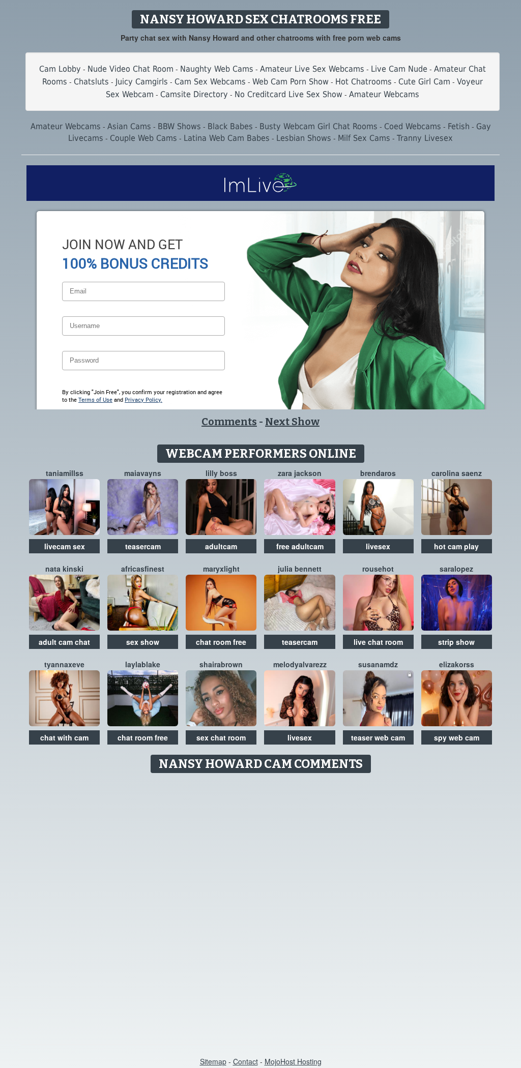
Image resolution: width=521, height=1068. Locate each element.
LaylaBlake (142, 664)
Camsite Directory (194, 94)
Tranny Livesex (425, 138)
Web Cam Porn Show (290, 81)
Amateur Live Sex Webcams (312, 69)
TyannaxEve (64, 664)
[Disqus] (260, 905)
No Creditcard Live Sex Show (288, 94)
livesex (378, 546)
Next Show (292, 422)
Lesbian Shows (303, 138)
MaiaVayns (142, 473)
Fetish (459, 126)
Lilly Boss (221, 473)
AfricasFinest (142, 568)
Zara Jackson (300, 473)
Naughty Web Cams (216, 69)
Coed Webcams (412, 126)
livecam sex (64, 546)
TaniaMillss (64, 473)
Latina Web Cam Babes (227, 138)
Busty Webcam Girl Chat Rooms (318, 126)
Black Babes (230, 126)
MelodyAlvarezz (300, 664)
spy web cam (456, 737)
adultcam (221, 546)
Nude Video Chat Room (130, 69)
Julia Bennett (300, 568)
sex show (142, 642)
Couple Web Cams (143, 138)
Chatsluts (91, 81)
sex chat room (221, 737)
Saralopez (456, 568)
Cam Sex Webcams (210, 81)
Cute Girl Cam (424, 81)
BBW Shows (179, 126)
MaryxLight (221, 568)
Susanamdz (378, 664)
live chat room (378, 642)
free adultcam (300, 546)
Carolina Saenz (456, 473)
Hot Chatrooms (363, 81)
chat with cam (64, 737)
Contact (245, 1061)
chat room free (221, 642)
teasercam (143, 546)
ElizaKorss (456, 664)
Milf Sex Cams (364, 138)
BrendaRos (378, 473)
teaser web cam (378, 737)
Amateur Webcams (384, 94)
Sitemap (213, 1061)
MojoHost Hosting (293, 1061)
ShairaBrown (221, 664)
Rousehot (378, 568)
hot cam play (456, 546)
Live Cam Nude (399, 69)
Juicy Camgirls (141, 81)
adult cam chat (64, 642)
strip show (456, 642)
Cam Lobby (60, 69)
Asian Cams (129, 126)
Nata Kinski (64, 568)
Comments (229, 422)
